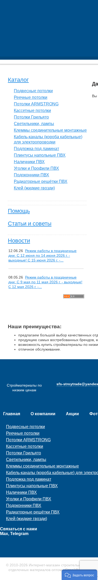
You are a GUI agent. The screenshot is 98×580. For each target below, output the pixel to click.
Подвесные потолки (33, 91)
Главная (11, 414)
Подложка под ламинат (36, 148)
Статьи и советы (29, 223)
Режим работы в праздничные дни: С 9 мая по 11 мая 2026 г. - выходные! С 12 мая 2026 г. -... (45, 282)
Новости (19, 240)
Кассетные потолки (32, 110)
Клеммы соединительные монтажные (50, 130)
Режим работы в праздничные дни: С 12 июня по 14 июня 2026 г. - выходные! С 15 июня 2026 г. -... (42, 255)
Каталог (18, 79)
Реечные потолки (30, 97)
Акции (72, 414)
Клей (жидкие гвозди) (34, 188)
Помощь (19, 211)
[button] (79, 574)
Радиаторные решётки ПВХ (40, 181)
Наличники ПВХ (29, 162)
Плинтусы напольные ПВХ (40, 155)
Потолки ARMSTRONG (36, 104)
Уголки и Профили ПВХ (36, 168)
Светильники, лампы (34, 123)
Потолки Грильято (31, 117)
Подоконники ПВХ (31, 175)
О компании (43, 414)
